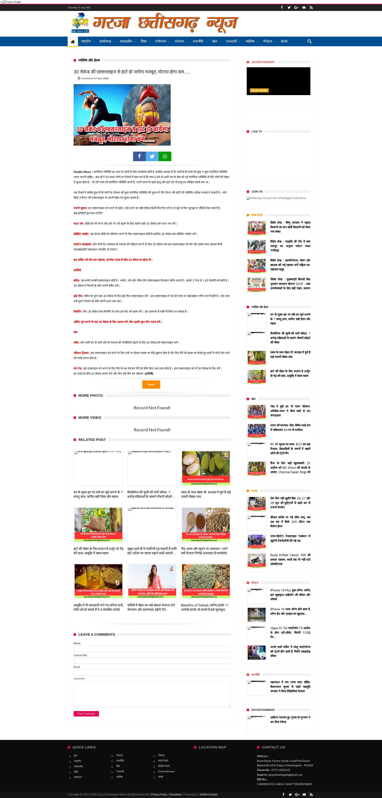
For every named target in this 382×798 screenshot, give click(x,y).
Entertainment (166, 771)
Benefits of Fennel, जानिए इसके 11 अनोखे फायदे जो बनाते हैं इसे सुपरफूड (205, 607)
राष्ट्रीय (77, 761)
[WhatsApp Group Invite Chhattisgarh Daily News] (278, 198)
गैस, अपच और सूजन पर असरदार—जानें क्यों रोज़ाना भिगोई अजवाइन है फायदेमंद (204, 551)
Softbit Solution (209, 794)
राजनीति (120, 760)
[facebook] (139, 156)
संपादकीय (78, 766)
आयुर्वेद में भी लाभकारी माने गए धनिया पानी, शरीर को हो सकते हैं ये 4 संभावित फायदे (98, 607)
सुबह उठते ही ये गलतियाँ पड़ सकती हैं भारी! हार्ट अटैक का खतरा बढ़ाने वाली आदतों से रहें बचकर (152, 551)
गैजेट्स (161, 755)
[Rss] (311, 7)
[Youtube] (304, 7)
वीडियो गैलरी (164, 766)
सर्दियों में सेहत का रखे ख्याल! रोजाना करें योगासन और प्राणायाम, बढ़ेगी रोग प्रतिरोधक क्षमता (151, 607)
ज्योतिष (119, 776)
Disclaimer (176, 794)
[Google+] (296, 7)
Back (151, 384)
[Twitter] (289, 7)
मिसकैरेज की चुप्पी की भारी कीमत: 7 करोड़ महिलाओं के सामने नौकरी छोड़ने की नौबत (151, 494)
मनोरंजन (78, 777)
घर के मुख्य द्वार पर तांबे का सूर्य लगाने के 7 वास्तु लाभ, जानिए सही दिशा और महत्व (98, 494)
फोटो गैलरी (163, 760)
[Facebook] (282, 7)
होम (75, 755)
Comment (79, 678)
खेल (118, 766)
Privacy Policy (159, 794)
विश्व (76, 771)
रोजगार (119, 755)
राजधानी (120, 771)
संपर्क (160, 776)
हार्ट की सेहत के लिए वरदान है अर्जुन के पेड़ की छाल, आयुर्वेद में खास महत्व (98, 551)
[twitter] (152, 156)
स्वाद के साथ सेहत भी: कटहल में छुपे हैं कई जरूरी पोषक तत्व (206, 494)
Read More (259, 90)
